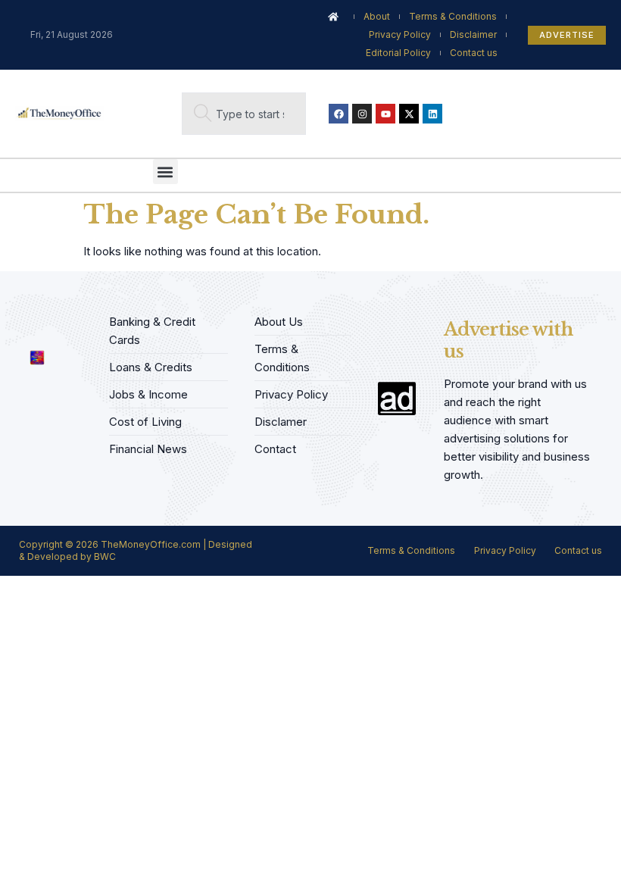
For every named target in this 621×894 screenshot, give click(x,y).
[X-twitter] (409, 113)
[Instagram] (362, 113)
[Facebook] (338, 113)
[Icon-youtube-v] (24, 328)
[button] (165, 171)
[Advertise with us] (397, 398)
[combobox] (244, 113)
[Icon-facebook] (24, 318)
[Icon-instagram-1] (71, 318)
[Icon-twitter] (47, 318)
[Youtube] (385, 113)
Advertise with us (508, 340)
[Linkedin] (432, 113)
